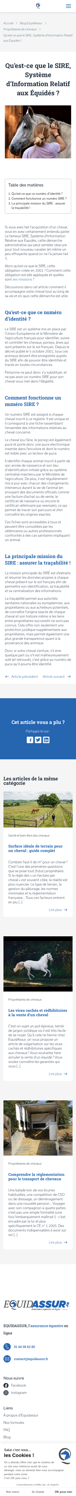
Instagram (19, 1392)
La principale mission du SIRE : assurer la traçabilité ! (38, 206)
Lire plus (55, 910)
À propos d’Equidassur (20, 1415)
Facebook (18, 1385)
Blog (7, 1437)
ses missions (22, 279)
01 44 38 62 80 (24, 1346)
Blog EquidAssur (31, 23)
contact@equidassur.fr (31, 1359)
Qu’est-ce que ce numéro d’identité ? (37, 193)
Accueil (8, 23)
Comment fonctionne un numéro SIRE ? (39, 198)
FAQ (6, 1430)
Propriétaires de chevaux (20, 29)
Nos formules (13, 1422)
